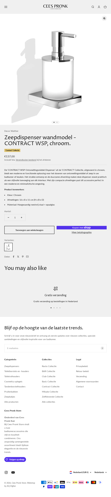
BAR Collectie (48, 371)
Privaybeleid (82, 366)
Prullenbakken (11, 391)
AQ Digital (11, 486)
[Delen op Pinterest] (22, 256)
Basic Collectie (49, 381)
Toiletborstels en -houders (16, 371)
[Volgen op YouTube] (13, 472)
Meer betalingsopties (82, 232)
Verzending (81, 376)
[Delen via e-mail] (27, 256)
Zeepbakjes (9, 396)
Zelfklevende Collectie (52, 396)
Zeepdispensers (11, 366)
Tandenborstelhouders (14, 386)
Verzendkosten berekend (26, 160)
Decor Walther (11, 131)
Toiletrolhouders (12, 376)
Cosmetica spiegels (13, 381)
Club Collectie (48, 376)
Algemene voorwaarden (87, 381)
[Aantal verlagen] (8, 217)
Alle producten (11, 401)
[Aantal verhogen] (21, 217)
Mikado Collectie (50, 391)
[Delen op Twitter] (18, 256)
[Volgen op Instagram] (6, 472)
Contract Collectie (50, 386)
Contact (80, 386)
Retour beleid (82, 371)
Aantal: (7, 211)
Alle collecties (48, 401)
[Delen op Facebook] (13, 256)
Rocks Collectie (49, 366)
